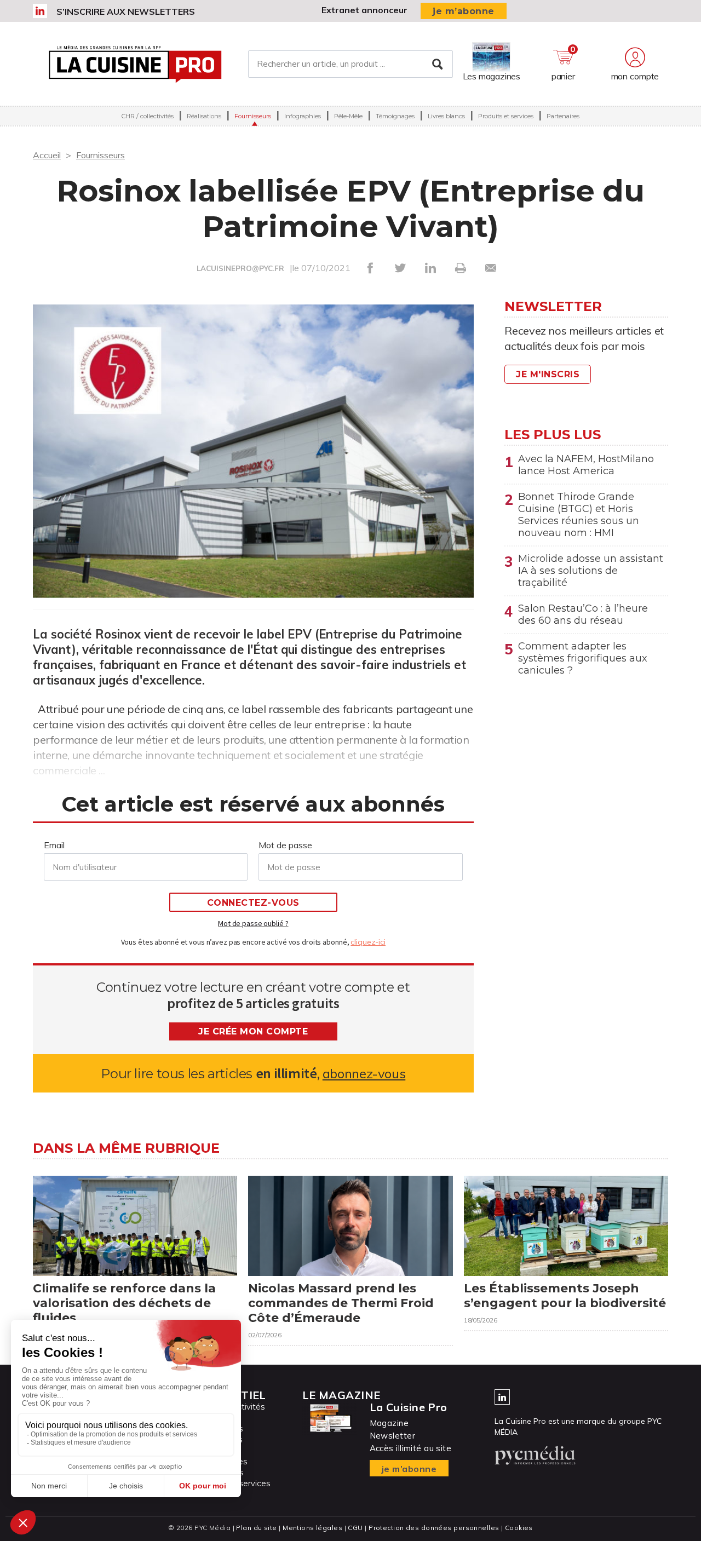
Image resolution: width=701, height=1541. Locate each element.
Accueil (47, 155)
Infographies (302, 116)
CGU (355, 1527)
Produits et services (505, 116)
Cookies (519, 1527)
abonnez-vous (364, 1074)
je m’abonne (464, 11)
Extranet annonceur (364, 9)
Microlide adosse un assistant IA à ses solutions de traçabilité (590, 571)
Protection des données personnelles (434, 1527)
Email (54, 845)
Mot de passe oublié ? (253, 923)
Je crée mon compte (253, 1031)
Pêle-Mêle (348, 116)
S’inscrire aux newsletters (125, 11)
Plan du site (256, 1527)
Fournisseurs (252, 116)
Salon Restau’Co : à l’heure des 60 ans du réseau (583, 614)
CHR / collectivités (148, 116)
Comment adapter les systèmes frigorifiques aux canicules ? (582, 658)
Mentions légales (312, 1527)
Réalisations (204, 116)
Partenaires (563, 116)
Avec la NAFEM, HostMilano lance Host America (586, 465)
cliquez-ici (368, 942)
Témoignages (395, 116)
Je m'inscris (547, 374)
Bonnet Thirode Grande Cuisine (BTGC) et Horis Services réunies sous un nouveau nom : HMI (578, 515)
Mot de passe (285, 845)
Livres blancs (446, 116)
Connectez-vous (253, 903)
